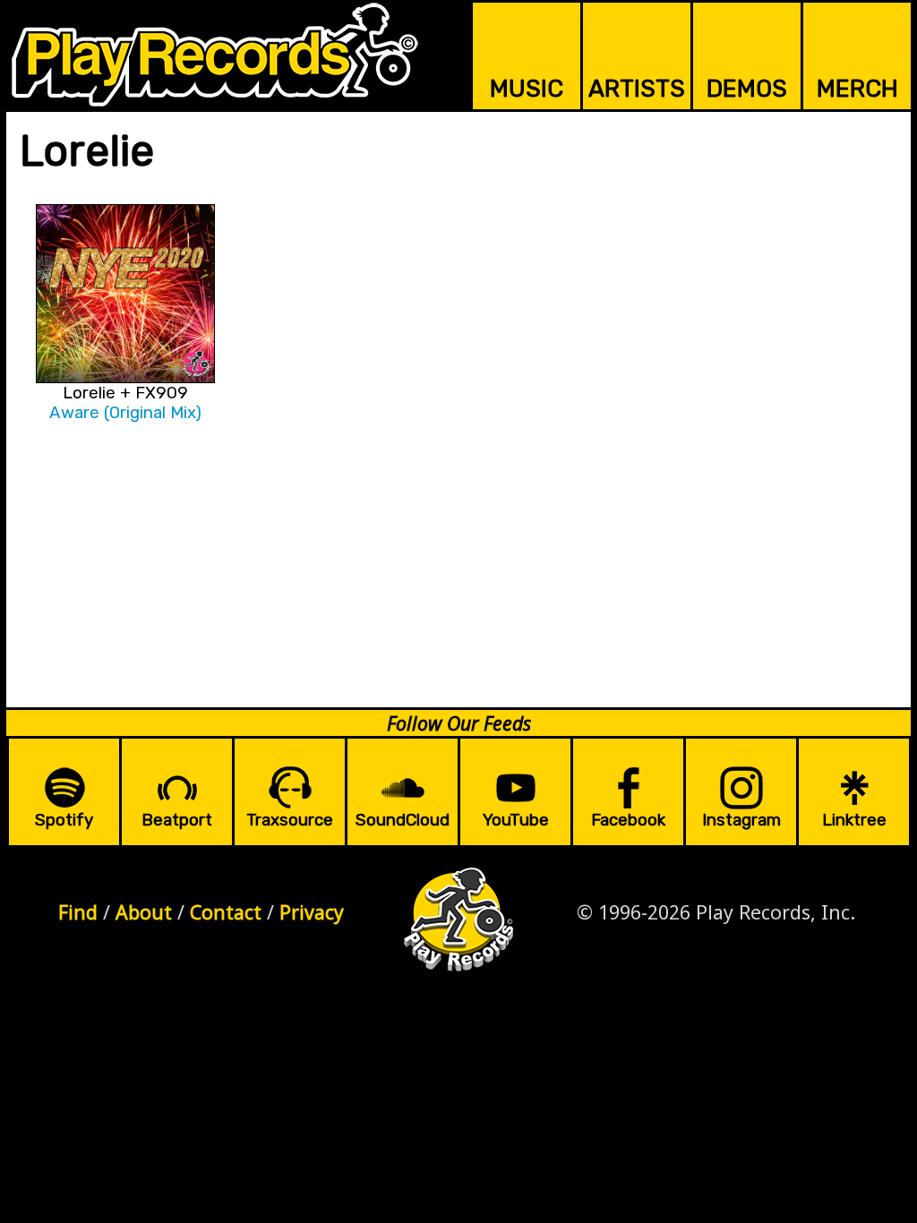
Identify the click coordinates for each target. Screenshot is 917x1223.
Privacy (311, 912)
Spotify (64, 820)
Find (78, 912)
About (144, 912)
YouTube (516, 820)
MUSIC (526, 88)
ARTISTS (636, 88)
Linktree (854, 820)
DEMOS (747, 88)
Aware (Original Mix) (125, 413)
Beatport (176, 820)
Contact (225, 912)
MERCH (857, 88)
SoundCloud (403, 820)
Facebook (628, 820)
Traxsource (289, 820)
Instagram (741, 820)
